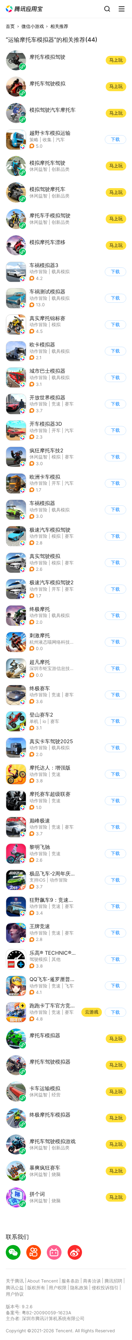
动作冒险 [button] (38, 271)
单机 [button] (33, 721)
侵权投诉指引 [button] (105, 1287)
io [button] (44, 721)
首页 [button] (10, 26)
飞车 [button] (69, 985)
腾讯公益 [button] (15, 1287)
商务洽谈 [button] (92, 1280)
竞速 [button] (56, 403)
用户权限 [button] (58, 1287)
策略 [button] (33, 139)
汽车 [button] (60, 139)
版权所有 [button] (36, 1287)
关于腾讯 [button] (15, 1280)
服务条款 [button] (70, 1280)
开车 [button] (56, 430)
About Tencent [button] (42, 1280)
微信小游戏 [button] (32, 26)
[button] (24, 9)
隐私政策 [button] (79, 1287)
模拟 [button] (56, 324)
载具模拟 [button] (61, 271)
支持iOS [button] (37, 880)
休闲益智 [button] (38, 456)
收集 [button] (47, 139)
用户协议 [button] (15, 1294)
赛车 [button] (69, 403)
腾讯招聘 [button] (113, 1280)
